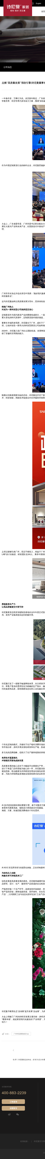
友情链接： (24, 1141)
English (38, 3)
